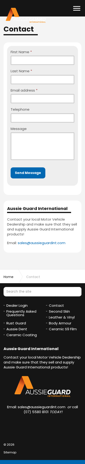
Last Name (21, 71)
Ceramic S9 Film (63, 329)
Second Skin (59, 311)
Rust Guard (16, 323)
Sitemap (10, 452)
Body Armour (60, 323)
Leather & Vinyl (62, 317)
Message (19, 128)
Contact (56, 305)
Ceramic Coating (21, 335)
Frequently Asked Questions (21, 313)
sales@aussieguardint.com (41, 242)
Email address (24, 90)
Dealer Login (17, 305)
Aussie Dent (16, 329)
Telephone (20, 109)
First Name (21, 51)
